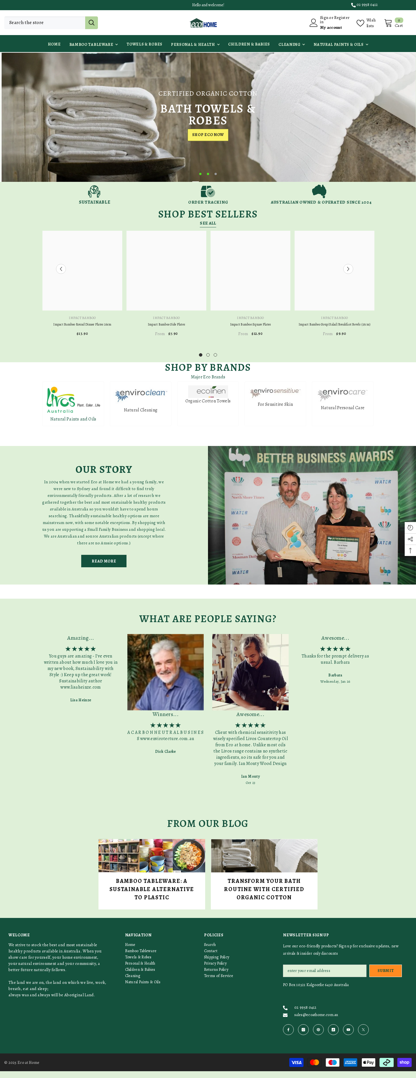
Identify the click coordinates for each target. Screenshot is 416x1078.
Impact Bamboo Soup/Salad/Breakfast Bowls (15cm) (334, 324)
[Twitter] (363, 1029)
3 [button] (216, 174)
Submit (386, 970)
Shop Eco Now (208, 141)
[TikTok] (333, 1029)
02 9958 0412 (367, 4)
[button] (5, 117)
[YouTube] (348, 1029)
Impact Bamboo (82, 318)
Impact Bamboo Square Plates (250, 324)
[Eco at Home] (312, 515)
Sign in (324, 20)
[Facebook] (288, 1029)
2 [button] (208, 174)
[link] (94, 194)
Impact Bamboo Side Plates (166, 324)
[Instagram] (303, 1029)
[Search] (51, 22)
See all (208, 223)
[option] (208, 117)
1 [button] (200, 174)
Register (341, 18)
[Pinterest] (318, 1029)
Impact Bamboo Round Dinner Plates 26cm (82, 324)
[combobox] (44, 22)
